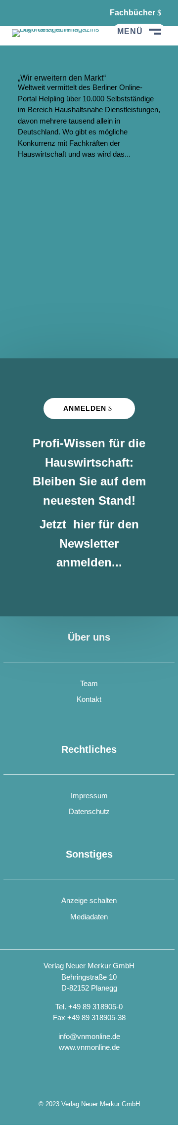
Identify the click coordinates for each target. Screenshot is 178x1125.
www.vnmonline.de (89, 1047)
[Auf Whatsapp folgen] (44, 13)
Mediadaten (89, 916)
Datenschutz (89, 811)
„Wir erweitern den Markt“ (62, 78)
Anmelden (84, 408)
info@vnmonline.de (89, 1036)
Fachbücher (132, 12)
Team (89, 683)
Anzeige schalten (89, 900)
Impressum (89, 795)
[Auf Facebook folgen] (20, 13)
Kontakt (89, 699)
